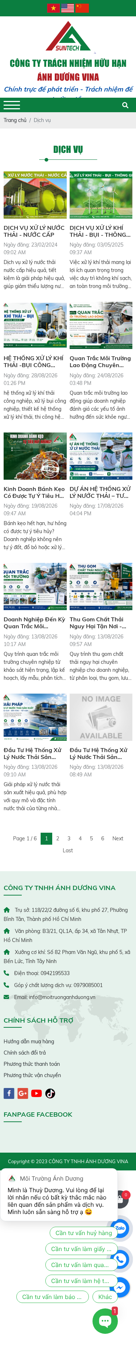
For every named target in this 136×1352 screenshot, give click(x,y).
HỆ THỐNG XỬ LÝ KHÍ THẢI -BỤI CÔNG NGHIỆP (33, 362)
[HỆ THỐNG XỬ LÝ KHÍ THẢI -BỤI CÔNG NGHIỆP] (35, 325)
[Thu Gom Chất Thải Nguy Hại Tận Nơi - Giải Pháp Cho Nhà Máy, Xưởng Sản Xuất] (101, 586)
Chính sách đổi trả (25, 1052)
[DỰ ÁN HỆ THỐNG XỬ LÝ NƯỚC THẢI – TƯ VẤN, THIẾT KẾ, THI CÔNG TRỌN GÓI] (101, 456)
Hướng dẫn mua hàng (29, 1041)
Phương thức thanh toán (32, 1064)
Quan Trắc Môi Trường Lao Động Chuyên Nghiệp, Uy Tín (100, 362)
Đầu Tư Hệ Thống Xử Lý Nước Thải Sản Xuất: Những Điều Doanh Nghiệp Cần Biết (32, 753)
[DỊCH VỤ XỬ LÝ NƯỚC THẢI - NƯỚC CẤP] (35, 195)
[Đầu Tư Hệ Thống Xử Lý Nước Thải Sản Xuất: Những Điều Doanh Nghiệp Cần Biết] (35, 717)
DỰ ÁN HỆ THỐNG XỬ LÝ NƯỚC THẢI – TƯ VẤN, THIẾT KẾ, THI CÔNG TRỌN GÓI (100, 492)
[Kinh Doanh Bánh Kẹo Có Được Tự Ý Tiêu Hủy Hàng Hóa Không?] (35, 456)
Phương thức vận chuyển (32, 1075)
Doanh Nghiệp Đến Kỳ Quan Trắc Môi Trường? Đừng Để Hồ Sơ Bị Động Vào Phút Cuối (34, 623)
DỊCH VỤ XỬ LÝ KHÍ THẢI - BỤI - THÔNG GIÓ (98, 231)
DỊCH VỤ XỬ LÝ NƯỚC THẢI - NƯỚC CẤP (34, 231)
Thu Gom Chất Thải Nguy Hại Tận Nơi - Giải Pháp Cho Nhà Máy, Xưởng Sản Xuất (99, 623)
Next (117, 838)
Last (68, 850)
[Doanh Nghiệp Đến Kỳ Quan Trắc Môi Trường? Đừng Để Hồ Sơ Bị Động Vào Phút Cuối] (35, 586)
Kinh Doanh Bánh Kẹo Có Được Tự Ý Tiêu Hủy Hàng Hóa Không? (35, 492)
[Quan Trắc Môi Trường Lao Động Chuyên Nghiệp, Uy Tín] (101, 325)
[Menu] (12, 105)
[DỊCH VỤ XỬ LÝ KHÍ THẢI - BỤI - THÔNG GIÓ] (101, 195)
